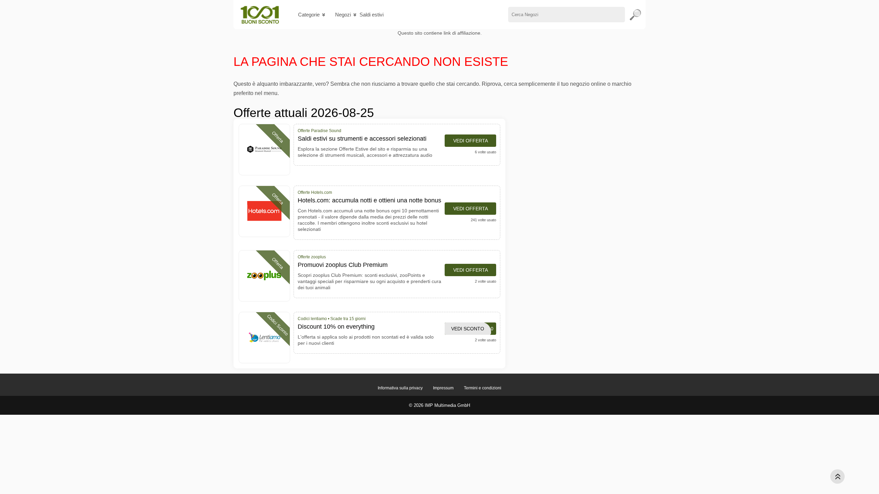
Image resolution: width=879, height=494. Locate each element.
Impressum (443, 388)
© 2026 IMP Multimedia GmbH (439, 405)
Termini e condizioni (482, 388)
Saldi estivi (371, 14)
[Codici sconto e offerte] (259, 14)
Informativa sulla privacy (400, 388)
